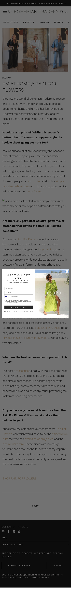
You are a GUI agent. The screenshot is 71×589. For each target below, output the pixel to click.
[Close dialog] (66, 271)
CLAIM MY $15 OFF (18, 307)
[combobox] (7, 296)
